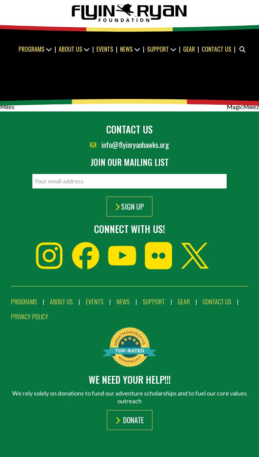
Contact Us (216, 49)
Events (104, 49)
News (127, 49)
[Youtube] (122, 256)
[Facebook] (86, 256)
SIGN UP (132, 206)
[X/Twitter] (195, 256)
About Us (71, 49)
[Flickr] (158, 256)
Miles (7, 106)
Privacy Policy (29, 316)
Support (158, 49)
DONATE (132, 419)
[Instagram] (49, 256)
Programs (32, 49)
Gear (189, 49)
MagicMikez (243, 106)
